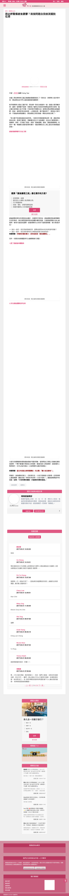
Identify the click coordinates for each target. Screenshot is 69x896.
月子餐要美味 (17, 202)
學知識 (9, 1)
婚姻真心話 (12, 11)
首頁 (3, 1)
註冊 (58, 1)
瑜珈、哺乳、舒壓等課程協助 (23, 205)
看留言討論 (43, 87)
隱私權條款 (8, 888)
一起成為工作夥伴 (40, 868)
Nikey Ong (20, 603)
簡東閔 (25, 769)
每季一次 (28, 725)
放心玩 (22, 1)
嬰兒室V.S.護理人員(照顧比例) (23, 200)
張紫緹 (18, 669)
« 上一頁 (28, 685)
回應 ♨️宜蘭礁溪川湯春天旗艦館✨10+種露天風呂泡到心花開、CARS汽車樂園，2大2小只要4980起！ (34, 814)
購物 (25, 1)
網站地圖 (7, 890)
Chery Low (20, 590)
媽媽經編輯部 (25, 86)
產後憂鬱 (14, 485)
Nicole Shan (20, 643)
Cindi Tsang (20, 630)
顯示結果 (34, 214)
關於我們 (7, 881)
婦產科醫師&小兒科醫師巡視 (22, 207)
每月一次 (28, 723)
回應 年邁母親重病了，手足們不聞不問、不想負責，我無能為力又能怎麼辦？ (34, 827)
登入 (54, 1)
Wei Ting (19, 617)
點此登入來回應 (34, 537)
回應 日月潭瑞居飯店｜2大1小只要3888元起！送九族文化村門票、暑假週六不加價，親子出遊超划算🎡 (34, 788)
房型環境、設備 (18, 198)
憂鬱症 (23, 485)
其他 (27, 731)
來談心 (13, 1)
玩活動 (18, 1)
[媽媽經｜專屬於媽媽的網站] (34, 5)
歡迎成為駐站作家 (29, 868)
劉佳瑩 (18, 547)
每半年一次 (29, 728)
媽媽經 (16, 93)
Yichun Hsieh (21, 656)
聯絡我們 (7, 883)
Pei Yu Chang (21, 575)
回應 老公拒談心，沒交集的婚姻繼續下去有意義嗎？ (34, 800)
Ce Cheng (20, 560)
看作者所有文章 (39, 511)
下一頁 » (41, 685)
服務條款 (7, 885)
